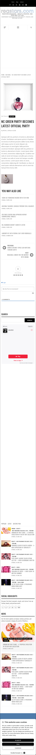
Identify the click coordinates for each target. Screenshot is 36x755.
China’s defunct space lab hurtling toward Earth (18, 248)
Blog (17, 1)
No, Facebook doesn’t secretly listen (13, 225)
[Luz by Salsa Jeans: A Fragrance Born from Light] (6, 582)
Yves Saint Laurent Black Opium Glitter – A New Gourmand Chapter (23, 559)
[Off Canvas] (4, 27)
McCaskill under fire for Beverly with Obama (18, 255)
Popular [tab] (3, 524)
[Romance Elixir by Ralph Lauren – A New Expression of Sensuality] (6, 543)
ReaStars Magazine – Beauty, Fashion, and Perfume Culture (17, 14)
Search (4, 314)
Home (13, 1)
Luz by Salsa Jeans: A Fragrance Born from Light (22, 585)
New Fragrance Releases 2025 (20, 530)
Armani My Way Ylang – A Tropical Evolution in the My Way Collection (23, 534)
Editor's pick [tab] (17, 524)
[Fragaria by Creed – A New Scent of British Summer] (6, 569)
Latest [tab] (10, 524)
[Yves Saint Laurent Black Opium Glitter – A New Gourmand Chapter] (6, 556)
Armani (13, 528)
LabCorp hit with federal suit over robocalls (16, 233)
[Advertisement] (18, 49)
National (12, 116)
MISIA (5, 130)
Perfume (31, 530)
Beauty (18, 528)
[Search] (31, 27)
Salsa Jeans (21, 582)
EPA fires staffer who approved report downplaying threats (14, 216)
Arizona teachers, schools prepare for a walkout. (18, 206)
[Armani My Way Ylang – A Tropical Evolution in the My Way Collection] (6, 530)
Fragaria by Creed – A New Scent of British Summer (23, 572)
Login (4, 282)
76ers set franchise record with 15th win (15, 198)
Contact (22, 1)
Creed (18, 567)
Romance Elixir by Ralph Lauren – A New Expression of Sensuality (23, 546)
